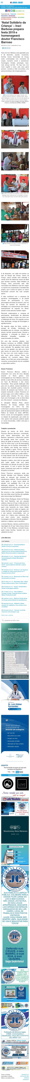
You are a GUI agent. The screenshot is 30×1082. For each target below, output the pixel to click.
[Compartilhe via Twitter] (5, 48)
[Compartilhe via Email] (9, 48)
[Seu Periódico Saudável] (16, 2)
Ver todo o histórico (8, 615)
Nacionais (21, 17)
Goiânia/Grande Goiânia (9, 17)
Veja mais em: (5, 14)
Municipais (20, 14)
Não (14, 772)
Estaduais (11, 16)
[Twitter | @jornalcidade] (11, 11)
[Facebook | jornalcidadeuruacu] (6, 11)
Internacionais (6, 19)
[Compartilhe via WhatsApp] (7, 48)
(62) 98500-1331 (20, 11)
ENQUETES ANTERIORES (15, 775)
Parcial (21, 772)
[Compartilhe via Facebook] (3, 48)
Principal (13, 14)
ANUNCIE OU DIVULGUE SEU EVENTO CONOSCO (24, 1077)
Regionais (4, 16)
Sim (9, 772)
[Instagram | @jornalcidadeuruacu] (9, 11)
